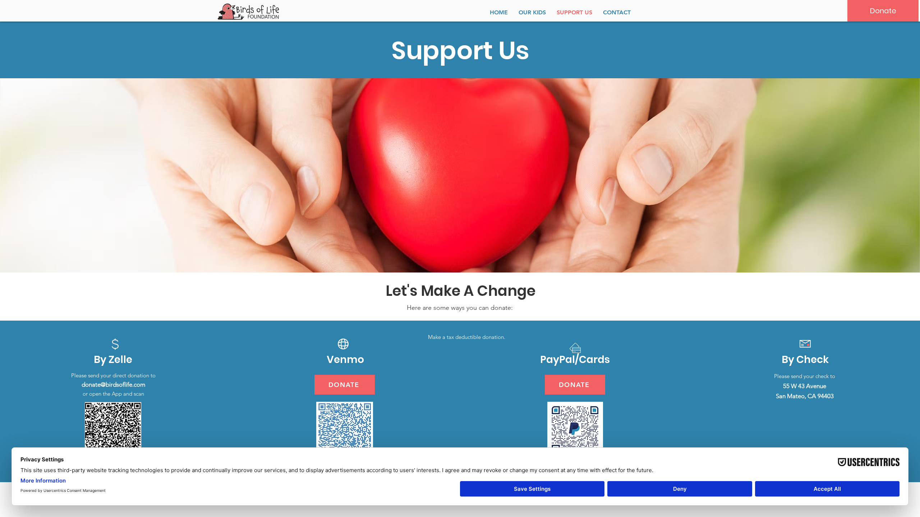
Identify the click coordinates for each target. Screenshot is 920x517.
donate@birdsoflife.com (113, 384)
